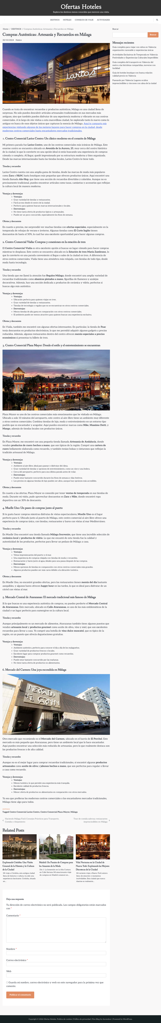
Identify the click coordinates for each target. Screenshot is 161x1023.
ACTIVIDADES (103, 20)
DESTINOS (54, 20)
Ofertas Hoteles (81, 6)
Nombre (11, 949)
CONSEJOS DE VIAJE (84, 20)
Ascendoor (107, 1019)
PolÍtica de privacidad (82, 1019)
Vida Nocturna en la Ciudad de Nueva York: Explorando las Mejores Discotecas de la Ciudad (92, 866)
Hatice (19, 40)
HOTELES (67, 20)
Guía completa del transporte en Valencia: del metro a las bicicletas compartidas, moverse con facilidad (134, 65)
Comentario (13, 915)
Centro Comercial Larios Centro (24, 812)
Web (8, 971)
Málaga (74, 812)
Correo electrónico (17, 960)
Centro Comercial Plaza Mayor (55, 812)
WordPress (127, 1019)
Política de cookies (64, 1019)
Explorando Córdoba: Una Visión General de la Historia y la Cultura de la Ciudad (18, 866)
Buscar (115, 29)
